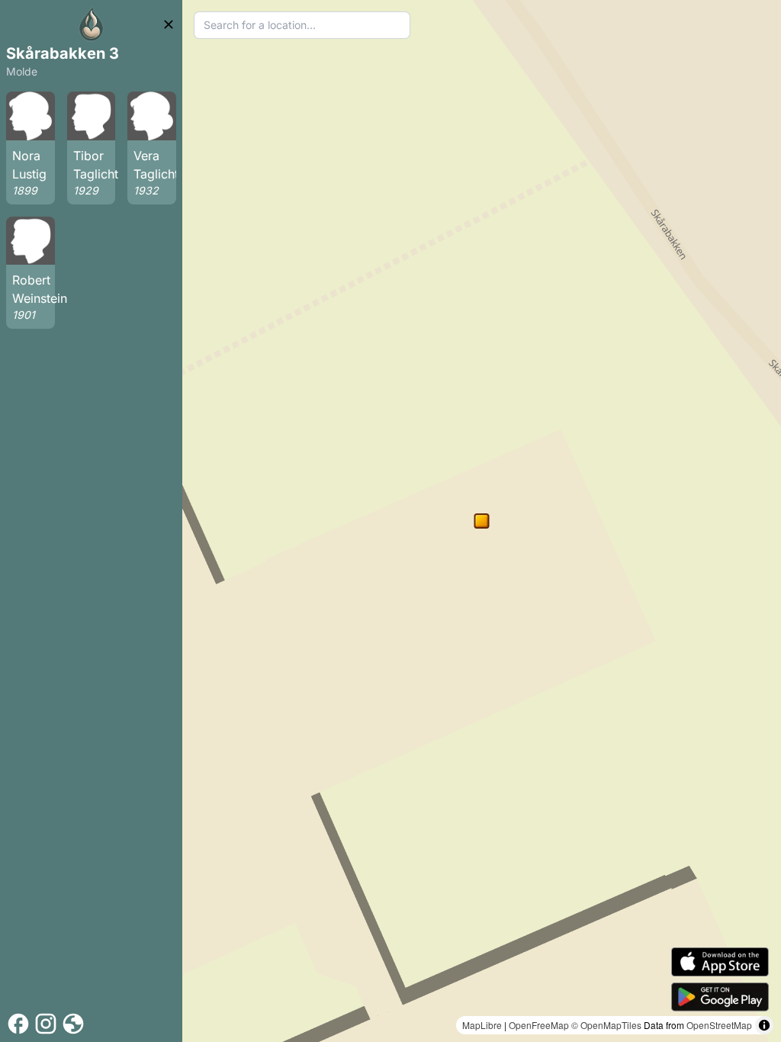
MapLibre (482, 1024)
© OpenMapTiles (606, 1024)
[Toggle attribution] (764, 1025)
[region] (481, 521)
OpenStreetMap (719, 1024)
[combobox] (302, 25)
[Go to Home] (91, 24)
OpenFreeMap (539, 1024)
